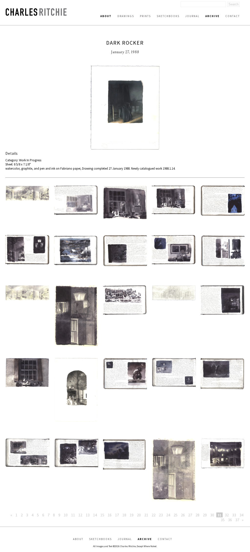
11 (73, 514)
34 (241, 514)
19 (132, 514)
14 (95, 514)
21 (146, 514)
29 (205, 514)
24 (168, 514)
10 (66, 514)
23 (161, 514)
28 (197, 514)
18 (124, 514)
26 (183, 514)
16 (110, 514)
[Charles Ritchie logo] (36, 14)
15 (102, 514)
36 (230, 519)
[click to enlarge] (125, 108)
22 (154, 514)
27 (190, 514)
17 (117, 514)
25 (175, 514)
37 (237, 519)
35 (223, 519)
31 (219, 514)
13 (88, 514)
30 (212, 514)
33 (234, 514)
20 (139, 514)
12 (80, 514)
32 (227, 514)
